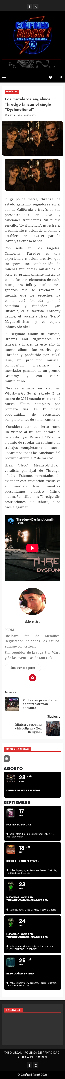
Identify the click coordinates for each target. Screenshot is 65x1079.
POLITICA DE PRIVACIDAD (42, 1053)
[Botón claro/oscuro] (52, 77)
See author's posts (22, 667)
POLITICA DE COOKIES (31, 1057)
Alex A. (12, 115)
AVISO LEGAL (13, 1053)
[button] (4, 77)
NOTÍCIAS (11, 91)
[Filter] (7, 758)
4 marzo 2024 (29, 115)
